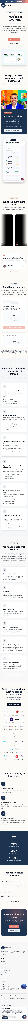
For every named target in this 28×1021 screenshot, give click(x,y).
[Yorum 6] (15, 271)
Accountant (7, 303)
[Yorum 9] (18, 271)
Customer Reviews (5, 970)
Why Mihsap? (4, 977)
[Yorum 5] (14, 271)
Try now (19, 1)
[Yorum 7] (16, 271)
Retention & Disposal (21, 998)
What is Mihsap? (5, 882)
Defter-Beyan (4, 975)
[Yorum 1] (10, 271)
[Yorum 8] (17, 271)
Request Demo (14, 43)
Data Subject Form (5, 1000)
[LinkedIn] (12, 1005)
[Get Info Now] (24, 1017)
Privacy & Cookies (11, 998)
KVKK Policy (3, 998)
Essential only (12, 1017)
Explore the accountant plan (12, 130)
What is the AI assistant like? (9, 896)
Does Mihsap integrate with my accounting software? (13, 887)
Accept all (5, 1017)
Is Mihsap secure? (6, 892)
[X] (7, 1005)
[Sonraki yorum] (25, 260)
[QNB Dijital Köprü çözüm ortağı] (24, 986)
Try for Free (13, 39)
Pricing (3, 961)
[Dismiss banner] (26, 1)
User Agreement (14, 1000)
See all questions (13, 901)
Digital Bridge (4, 963)
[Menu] (25, 5)
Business (14, 303)
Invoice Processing (6, 972)
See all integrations (14, 704)
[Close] (25, 1009)
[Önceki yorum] (2, 260)
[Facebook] (4, 1005)
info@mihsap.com (5, 984)
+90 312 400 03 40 (5, 986)
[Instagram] (2, 1005)
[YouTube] (10, 1005)
